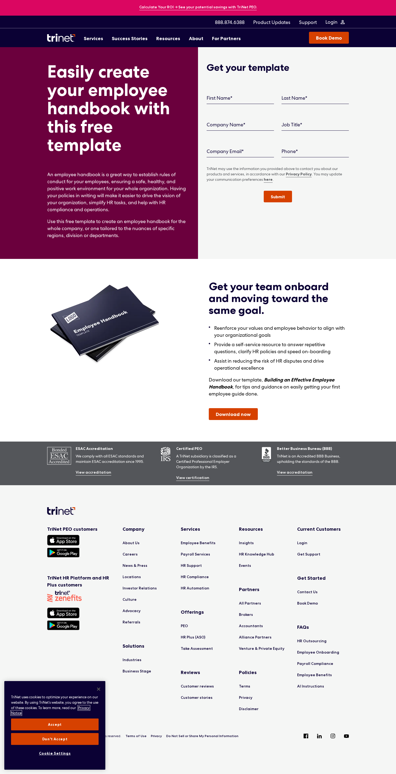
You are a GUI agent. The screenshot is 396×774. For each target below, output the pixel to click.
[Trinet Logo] (62, 37)
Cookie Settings (55, 753)
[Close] (99, 689)
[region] (54, 725)
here (268, 179)
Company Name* (226, 125)
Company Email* (225, 151)
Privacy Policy (299, 174)
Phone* (290, 151)
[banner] (198, 7)
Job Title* (292, 125)
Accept (55, 724)
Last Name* (294, 98)
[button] (278, 196)
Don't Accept (55, 739)
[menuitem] (230, 22)
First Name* (219, 98)
